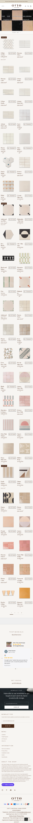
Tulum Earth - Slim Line (20, 482)
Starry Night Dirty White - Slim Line (3, 172)
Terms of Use (12, 816)
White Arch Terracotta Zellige (3, 196)
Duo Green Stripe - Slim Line (3, 292)
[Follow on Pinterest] (6, 790)
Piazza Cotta (3, 579)
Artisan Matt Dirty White (20, 102)
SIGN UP (16, 707)
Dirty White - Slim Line (19, 149)
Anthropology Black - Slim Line (4, 220)
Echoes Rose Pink (20, 411)
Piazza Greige (19, 508)
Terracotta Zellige (20, 579)
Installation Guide (5, 753)
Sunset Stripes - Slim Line (20, 435)
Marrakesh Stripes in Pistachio (20, 268)
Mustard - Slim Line (20, 603)
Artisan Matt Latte (4, 125)
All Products (4, 739)
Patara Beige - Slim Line (3, 508)
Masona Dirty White (19, 54)
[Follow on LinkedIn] (15, 790)
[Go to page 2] (21, 613)
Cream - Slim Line (20, 196)
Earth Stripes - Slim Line (3, 482)
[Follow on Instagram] (2, 790)
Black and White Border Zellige (4, 268)
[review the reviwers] (5, 655)
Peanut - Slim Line (3, 532)
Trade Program (5, 736)
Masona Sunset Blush (3, 556)
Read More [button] (7, 665)
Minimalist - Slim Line (20, 220)
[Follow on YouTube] (11, 790)
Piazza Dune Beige (19, 316)
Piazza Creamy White (3, 149)
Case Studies (4, 757)
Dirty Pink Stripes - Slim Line (4, 435)
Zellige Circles (3, 54)
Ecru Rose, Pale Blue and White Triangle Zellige (4, 363)
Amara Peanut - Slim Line (20, 532)
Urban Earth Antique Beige (3, 102)
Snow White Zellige (19, 125)
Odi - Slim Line (20, 244)
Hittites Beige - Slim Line (20, 459)
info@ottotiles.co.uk (25, 812)
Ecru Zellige (19, 340)
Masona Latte (3, 79)
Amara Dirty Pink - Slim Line (20, 387)
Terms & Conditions (6, 748)
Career (3, 755)
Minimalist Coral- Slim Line (19, 292)
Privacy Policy (4, 750)
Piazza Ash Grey (3, 340)
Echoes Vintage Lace (19, 172)
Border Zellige (3, 603)
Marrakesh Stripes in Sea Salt (4, 411)
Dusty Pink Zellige (20, 556)
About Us (4, 741)
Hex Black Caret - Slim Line (3, 245)
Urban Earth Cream (19, 80)
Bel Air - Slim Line (20, 363)
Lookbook (4, 734)
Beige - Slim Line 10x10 (3, 459)
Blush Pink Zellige (3, 387)
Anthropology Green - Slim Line (4, 316)
